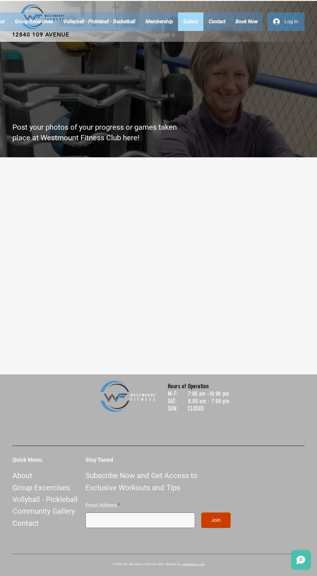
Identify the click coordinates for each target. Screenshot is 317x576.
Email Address (101, 505)
